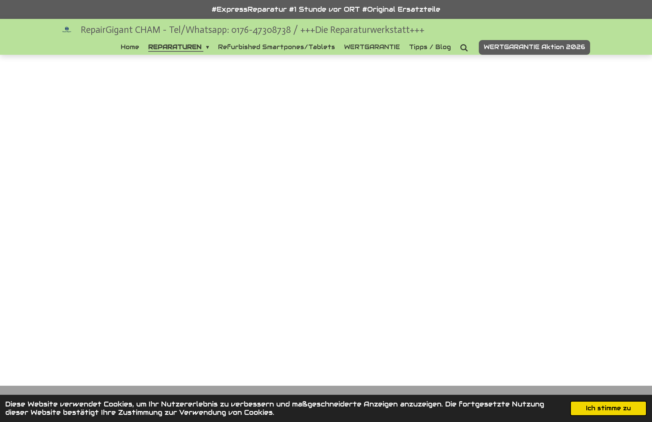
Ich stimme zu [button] (608, 408)
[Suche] (464, 47)
